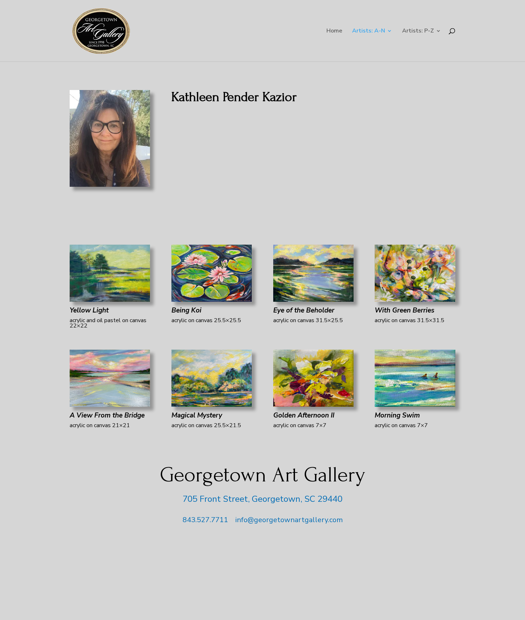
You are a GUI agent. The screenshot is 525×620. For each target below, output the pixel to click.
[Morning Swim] (415, 404)
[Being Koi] (211, 299)
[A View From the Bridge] (110, 404)
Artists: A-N (368, 31)
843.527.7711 (205, 520)
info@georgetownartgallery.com (289, 520)
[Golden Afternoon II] (313, 404)
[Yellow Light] (110, 299)
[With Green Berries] (415, 299)
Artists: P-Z (418, 31)
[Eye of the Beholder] (313, 299)
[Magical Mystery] (211, 404)
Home (334, 31)
